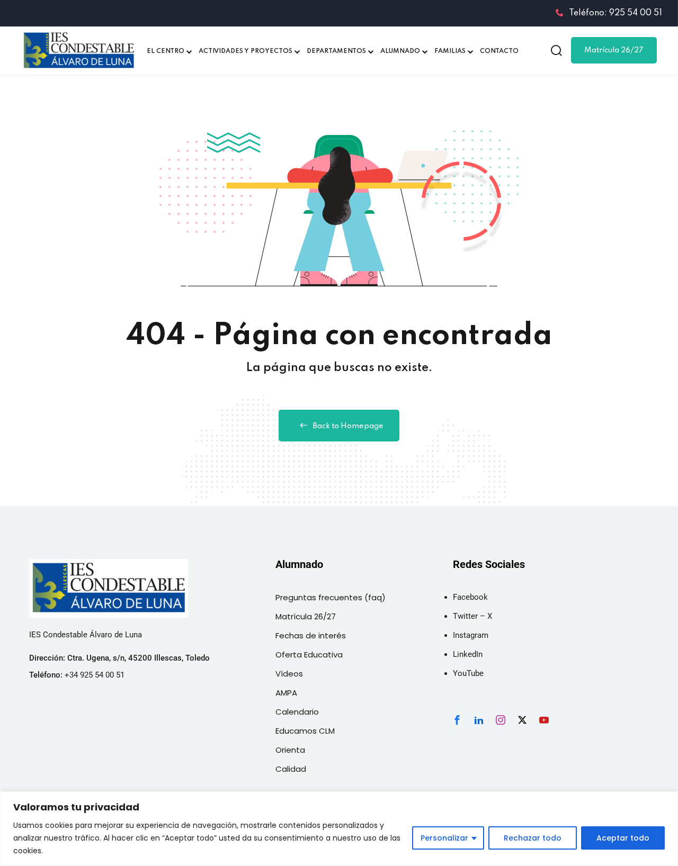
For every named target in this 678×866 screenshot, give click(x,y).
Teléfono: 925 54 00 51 (615, 13)
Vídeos (289, 673)
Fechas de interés (310, 635)
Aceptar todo (622, 838)
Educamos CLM (305, 730)
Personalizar (444, 838)
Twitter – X (472, 616)
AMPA (286, 692)
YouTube (468, 673)
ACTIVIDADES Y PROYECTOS (245, 51)
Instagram (470, 635)
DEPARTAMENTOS (336, 51)
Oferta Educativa (309, 654)
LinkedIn (468, 654)
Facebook (470, 597)
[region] (339, 828)
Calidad (290, 768)
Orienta (290, 749)
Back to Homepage (348, 426)
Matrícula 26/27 (614, 50)
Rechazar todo (532, 838)
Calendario (297, 711)
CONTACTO (499, 51)
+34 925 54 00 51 (94, 675)
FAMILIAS (450, 51)
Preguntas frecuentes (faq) (330, 597)
